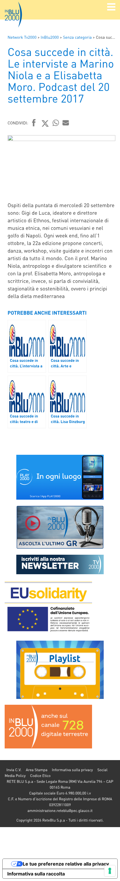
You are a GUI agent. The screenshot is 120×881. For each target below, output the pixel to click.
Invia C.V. (13, 769)
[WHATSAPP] (56, 123)
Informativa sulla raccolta (36, 874)
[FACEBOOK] (34, 123)
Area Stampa (36, 769)
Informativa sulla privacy (72, 769)
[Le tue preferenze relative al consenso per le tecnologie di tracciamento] (109, 870)
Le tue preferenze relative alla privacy (66, 864)
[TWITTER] (45, 123)
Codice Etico (40, 775)
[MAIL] (66, 123)
